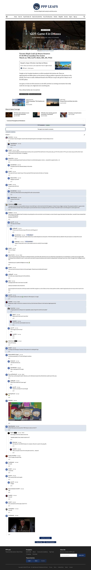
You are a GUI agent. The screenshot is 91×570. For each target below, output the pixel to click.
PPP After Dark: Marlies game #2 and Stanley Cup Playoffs (49, 113)
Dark (36, 560)
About (34, 551)
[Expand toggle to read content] (83, 121)
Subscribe (81, 555)
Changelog (28, 554)
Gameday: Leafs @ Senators (74, 112)
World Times (19, 551)
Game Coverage (45, 30)
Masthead (35, 554)
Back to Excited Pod (37, 16)
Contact (71, 567)
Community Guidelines (42, 551)
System (43, 560)
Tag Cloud (51, 551)
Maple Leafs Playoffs (35, 94)
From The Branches (47, 16)
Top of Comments (50, 542)
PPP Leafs (49, 6)
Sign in (70, 16)
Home (15, 16)
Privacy (50, 567)
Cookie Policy (61, 567)
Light (29, 560)
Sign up (75, 16)
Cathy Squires (36, 37)
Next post (62, 99)
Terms (55, 567)
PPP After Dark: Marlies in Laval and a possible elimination (21, 113)
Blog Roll (61, 16)
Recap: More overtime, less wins (68, 101)
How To (20, 16)
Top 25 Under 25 (27, 16)
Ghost (46, 567)
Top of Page (39, 542)
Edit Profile (28, 551)
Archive (66, 16)
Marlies (55, 16)
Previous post (29, 99)
